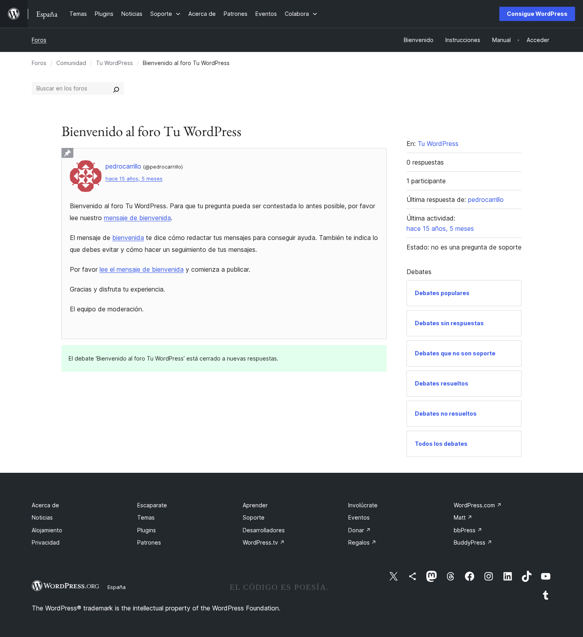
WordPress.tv (264, 542)
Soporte (254, 517)
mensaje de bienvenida (137, 218)
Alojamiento (47, 530)
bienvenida (128, 238)
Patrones (149, 542)
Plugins (146, 530)
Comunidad (71, 62)
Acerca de (45, 505)
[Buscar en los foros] (116, 88)
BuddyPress (473, 542)
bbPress (468, 530)
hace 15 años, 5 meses (134, 179)
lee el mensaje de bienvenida (142, 269)
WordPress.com (478, 505)
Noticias (42, 517)
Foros (39, 39)
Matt (463, 517)
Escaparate (152, 505)
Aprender (255, 505)
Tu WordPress (114, 62)
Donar (359, 530)
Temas (146, 517)
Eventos (359, 517)
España (116, 587)
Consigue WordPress (537, 13)
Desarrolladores (264, 530)
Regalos (362, 542)
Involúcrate (363, 505)
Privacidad (45, 542)
